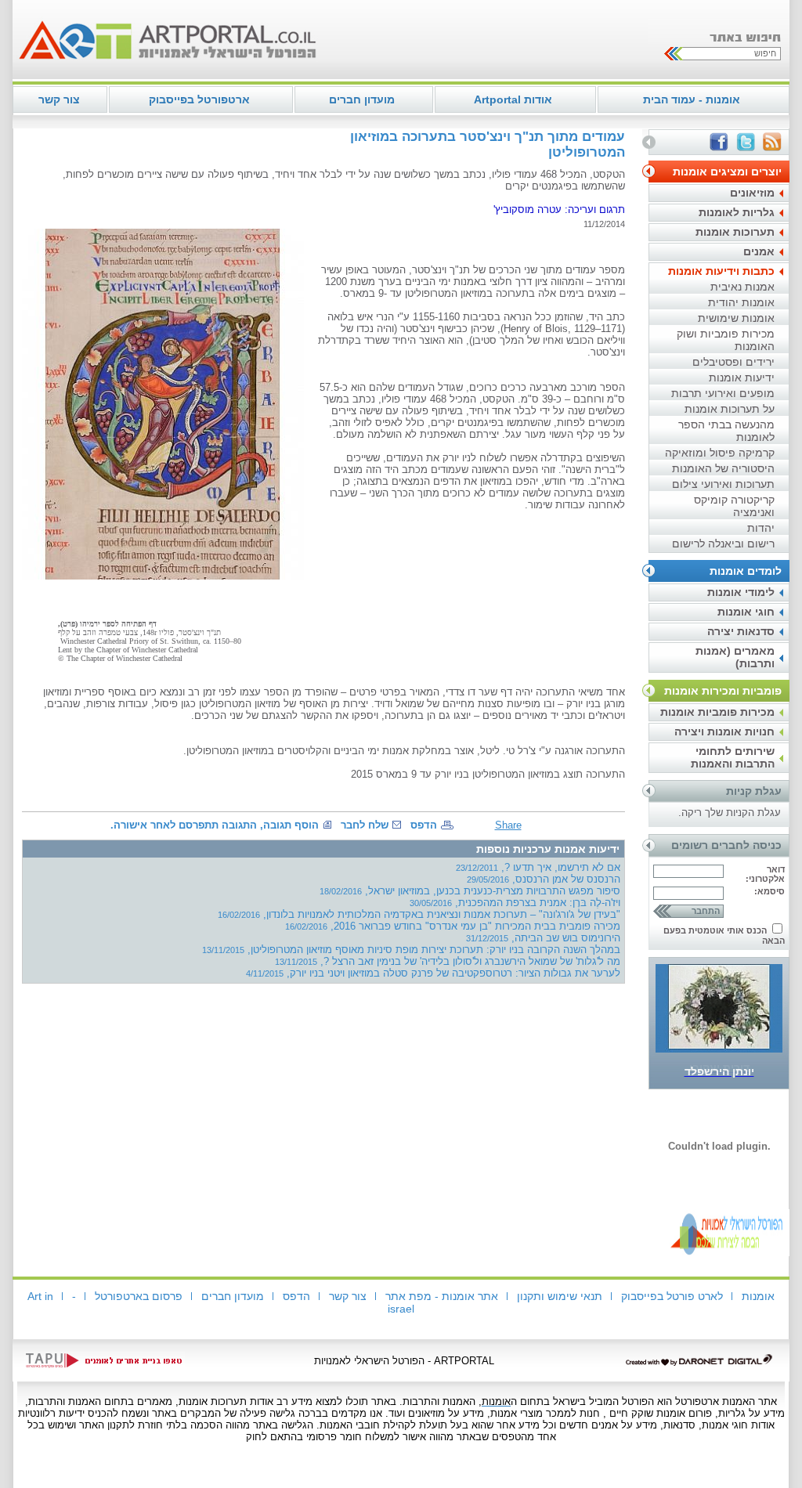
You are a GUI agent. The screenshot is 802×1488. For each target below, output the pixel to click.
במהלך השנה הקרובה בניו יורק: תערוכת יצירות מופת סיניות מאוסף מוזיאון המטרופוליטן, (411, 949)
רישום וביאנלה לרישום (723, 543)
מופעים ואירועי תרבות (723, 393)
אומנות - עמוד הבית (691, 99)
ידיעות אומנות (742, 377)
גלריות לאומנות (737, 212)
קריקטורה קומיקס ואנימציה (734, 505)
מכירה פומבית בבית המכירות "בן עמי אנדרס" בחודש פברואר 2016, (452, 926)
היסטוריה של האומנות (723, 468)
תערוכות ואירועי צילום (723, 484)
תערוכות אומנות (735, 232)
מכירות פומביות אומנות (717, 712)
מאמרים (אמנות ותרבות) (735, 657)
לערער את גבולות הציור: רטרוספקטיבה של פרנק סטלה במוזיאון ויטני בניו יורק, (433, 973)
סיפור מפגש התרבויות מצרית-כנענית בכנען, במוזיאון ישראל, (470, 891)
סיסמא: (769, 891)
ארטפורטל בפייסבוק (199, 99)
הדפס (423, 825)
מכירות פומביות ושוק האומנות (726, 339)
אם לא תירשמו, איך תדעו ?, (538, 867)
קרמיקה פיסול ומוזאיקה (720, 452)
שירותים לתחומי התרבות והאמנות (733, 757)
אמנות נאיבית (742, 286)
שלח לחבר (364, 825)
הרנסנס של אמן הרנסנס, (543, 879)
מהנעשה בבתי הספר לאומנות (726, 430)
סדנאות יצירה (741, 631)
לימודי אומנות (741, 592)
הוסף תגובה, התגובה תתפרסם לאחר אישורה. (214, 825)
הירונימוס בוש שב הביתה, (543, 938)
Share (508, 825)
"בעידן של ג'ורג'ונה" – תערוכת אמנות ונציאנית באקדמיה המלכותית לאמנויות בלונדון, (419, 914)
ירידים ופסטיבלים (733, 362)
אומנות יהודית (741, 302)
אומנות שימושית (736, 318)
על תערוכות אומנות (730, 409)
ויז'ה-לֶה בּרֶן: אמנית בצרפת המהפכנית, (515, 902)
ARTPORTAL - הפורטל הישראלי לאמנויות (404, 1361)
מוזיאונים (752, 192)
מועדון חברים (362, 99)
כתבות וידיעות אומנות (721, 271)
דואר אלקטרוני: (765, 874)
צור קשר (59, 99)
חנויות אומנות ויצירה (724, 731)
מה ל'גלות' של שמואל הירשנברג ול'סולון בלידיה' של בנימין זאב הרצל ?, (447, 961)
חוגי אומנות (746, 611)
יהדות (761, 528)
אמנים (759, 251)
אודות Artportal (513, 99)
